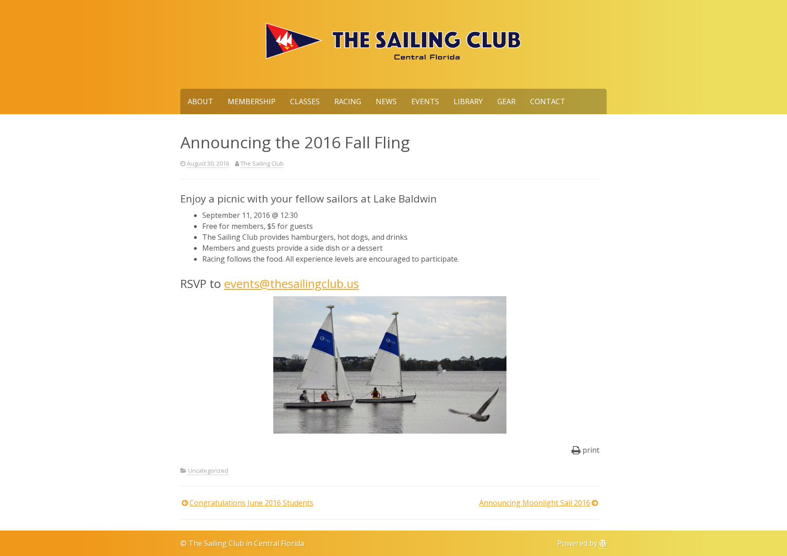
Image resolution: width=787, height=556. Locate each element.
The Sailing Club (262, 163)
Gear (506, 101)
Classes (305, 101)
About (200, 101)
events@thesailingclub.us (291, 284)
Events (425, 101)
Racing (347, 101)
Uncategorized (208, 470)
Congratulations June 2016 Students (251, 503)
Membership (252, 101)
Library (468, 101)
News (386, 101)
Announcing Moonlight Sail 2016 (534, 503)
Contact (547, 101)
